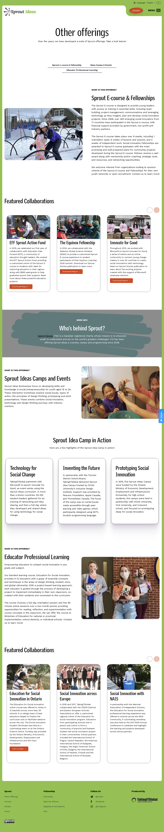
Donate (136, 10)
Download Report (21, 287)
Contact (7, 802)
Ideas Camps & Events (101, 65)
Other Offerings (11, 797)
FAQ (45, 811)
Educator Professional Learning (82, 70)
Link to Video (19, 749)
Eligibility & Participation (54, 806)
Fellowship (48, 797)
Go (159, 3)
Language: (141, 3)
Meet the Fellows (51, 802)
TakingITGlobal (45, 336)
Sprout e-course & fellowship (66, 65)
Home (7, 811)
